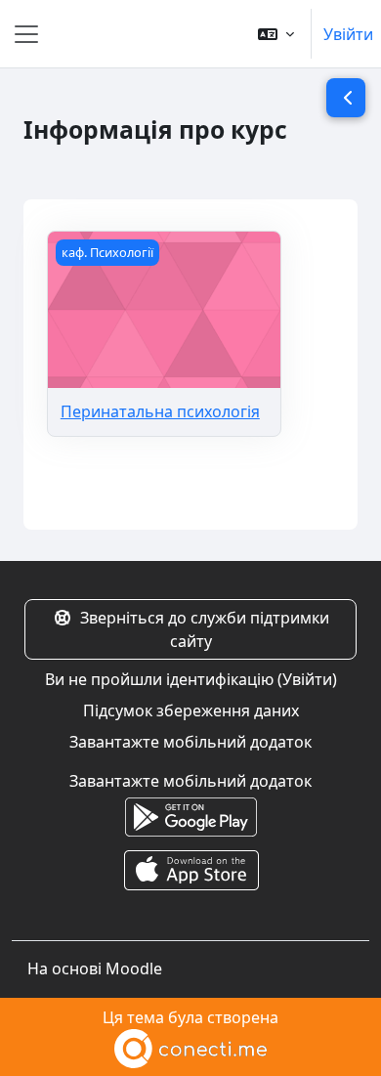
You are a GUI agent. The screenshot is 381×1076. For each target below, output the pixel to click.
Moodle (134, 968)
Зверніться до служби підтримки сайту (204, 629)
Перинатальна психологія (160, 411)
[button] (276, 33)
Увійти (348, 34)
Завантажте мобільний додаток (190, 742)
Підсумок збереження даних (191, 710)
